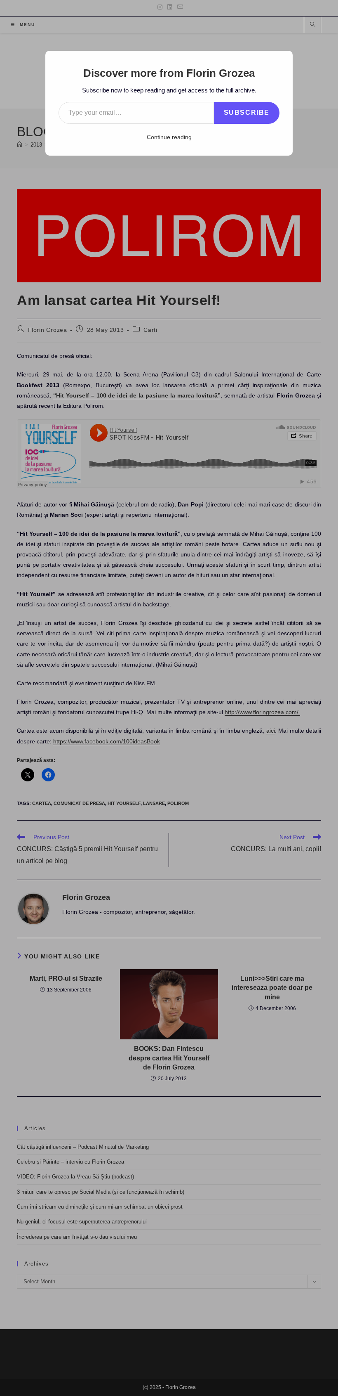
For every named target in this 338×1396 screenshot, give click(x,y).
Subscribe (247, 112)
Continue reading (169, 137)
